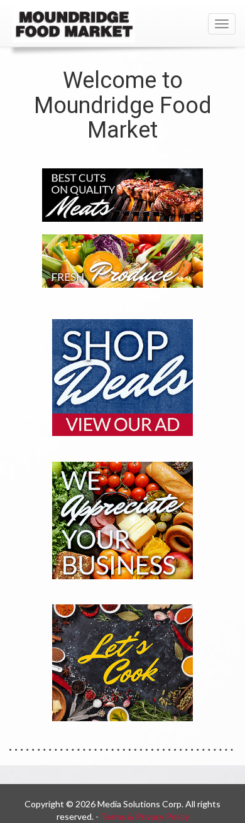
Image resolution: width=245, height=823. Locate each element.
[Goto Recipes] (122, 662)
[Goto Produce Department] (122, 259)
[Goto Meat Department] (122, 193)
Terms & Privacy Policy (145, 816)
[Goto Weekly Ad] (122, 376)
